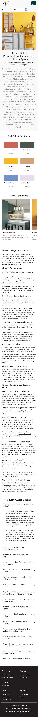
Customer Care (24, 694)
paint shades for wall (24, 434)
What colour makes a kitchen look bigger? (16, 608)
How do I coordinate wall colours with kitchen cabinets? (17, 652)
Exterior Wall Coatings (7, 677)
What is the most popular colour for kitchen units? (16, 600)
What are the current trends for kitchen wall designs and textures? (18, 630)
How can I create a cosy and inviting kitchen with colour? (17, 578)
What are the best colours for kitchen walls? (17, 556)
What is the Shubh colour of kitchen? (17, 659)
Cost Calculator (6, 694)
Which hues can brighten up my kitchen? (15, 623)
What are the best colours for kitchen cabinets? (17, 637)
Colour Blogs (23, 677)
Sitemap (22, 697)
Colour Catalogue (24, 675)
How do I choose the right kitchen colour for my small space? (16, 548)
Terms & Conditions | (26, 708)
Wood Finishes (5, 683)
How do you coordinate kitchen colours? (15, 585)
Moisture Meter (6, 697)
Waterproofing (5, 685)
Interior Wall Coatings (7, 675)
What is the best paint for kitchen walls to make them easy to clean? (18, 645)
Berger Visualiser (6, 699)
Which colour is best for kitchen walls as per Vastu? (17, 563)
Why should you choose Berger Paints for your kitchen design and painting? (17, 593)
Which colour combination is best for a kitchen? (18, 505)
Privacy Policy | (17, 708)
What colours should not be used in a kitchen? (17, 615)
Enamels (4, 680)
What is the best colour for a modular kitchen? (17, 571)
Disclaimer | (9, 708)
